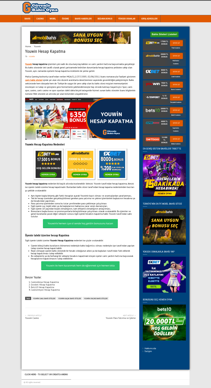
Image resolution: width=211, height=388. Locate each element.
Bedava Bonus (105, 19)
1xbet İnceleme (175, 76)
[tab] (164, 45)
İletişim (148, 351)
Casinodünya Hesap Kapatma (45, 282)
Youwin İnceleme (176, 89)
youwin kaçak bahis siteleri (69, 299)
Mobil (53, 19)
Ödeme (65, 19)
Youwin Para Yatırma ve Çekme (121, 317)
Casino (40, 19)
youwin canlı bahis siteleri (44, 299)
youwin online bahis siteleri (96, 299)
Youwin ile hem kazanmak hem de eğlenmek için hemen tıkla (80, 265)
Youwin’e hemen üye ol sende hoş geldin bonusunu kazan (80, 223)
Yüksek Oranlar (126, 19)
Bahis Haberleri (83, 19)
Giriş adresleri (149, 19)
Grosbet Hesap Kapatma (43, 284)
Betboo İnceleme (175, 144)
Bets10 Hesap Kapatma (42, 287)
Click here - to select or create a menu (46, 374)
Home (28, 46)
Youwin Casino (32, 317)
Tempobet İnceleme (175, 102)
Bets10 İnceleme (175, 115)
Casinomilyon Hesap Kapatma (45, 289)
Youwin (37, 46)
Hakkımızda (150, 348)
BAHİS (27, 19)
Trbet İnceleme (176, 48)
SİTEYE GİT (176, 43)
